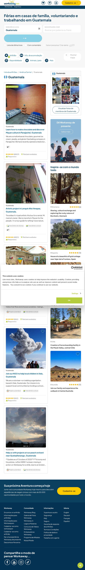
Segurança (17, 7)
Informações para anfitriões (10, 516)
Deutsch (67, 515)
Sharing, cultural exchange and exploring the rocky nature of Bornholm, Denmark (63, 213)
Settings (75, 293)
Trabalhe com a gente (51, 538)
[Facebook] (7, 562)
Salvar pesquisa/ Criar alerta (60, 45)
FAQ (45, 518)
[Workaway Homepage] (11, 2)
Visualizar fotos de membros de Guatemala (66, 109)
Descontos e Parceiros (12, 542)
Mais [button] (51, 60)
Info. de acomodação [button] (33, 55)
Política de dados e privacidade (50, 533)
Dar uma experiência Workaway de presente (12, 538)
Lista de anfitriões (10, 72)
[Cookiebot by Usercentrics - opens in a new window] (72, 268)
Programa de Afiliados (32, 537)
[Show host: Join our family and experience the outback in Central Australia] (65, 366)
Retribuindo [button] (8, 7)
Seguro (46, 521)
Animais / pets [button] (35, 60)
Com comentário (34, 45)
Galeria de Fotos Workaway (30, 516)
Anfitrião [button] (12, 56)
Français (67, 518)
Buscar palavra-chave (52, 27)
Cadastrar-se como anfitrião (11, 532)
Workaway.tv (28, 521)
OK (69, 300)
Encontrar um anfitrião (12, 512)
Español (67, 521)
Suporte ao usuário (50, 512)
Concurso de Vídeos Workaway (31, 528)
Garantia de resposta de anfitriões (51, 525)
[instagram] (21, 562)
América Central (25, 72)
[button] (24, 202)
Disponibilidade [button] (16, 60)
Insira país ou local (12, 27)
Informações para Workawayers (10, 522)
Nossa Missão (29, 540)
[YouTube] (14, 562)
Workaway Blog (29, 512)
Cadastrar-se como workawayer (11, 527)
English (66, 512)
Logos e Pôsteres (30, 524)
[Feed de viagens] (50, 3)
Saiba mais (65, 131)
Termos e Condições (51, 529)
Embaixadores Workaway (29, 533)
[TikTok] (28, 562)
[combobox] (23, 29)
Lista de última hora (14, 45)
